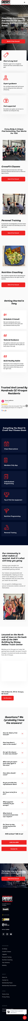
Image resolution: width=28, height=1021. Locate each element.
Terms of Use (5, 994)
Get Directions (7, 698)
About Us (4, 977)
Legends (4, 954)
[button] (24, 2)
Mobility (4, 965)
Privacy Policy (6, 997)
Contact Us (5, 980)
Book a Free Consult (13, 41)
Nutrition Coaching (7, 959)
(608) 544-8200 (14, 842)
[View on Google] (2, 401)
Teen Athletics (6, 962)
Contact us (14, 849)
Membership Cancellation (9, 985)
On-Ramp (4, 949)
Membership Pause (7, 982)
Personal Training (6, 957)
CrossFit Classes (6, 951)
